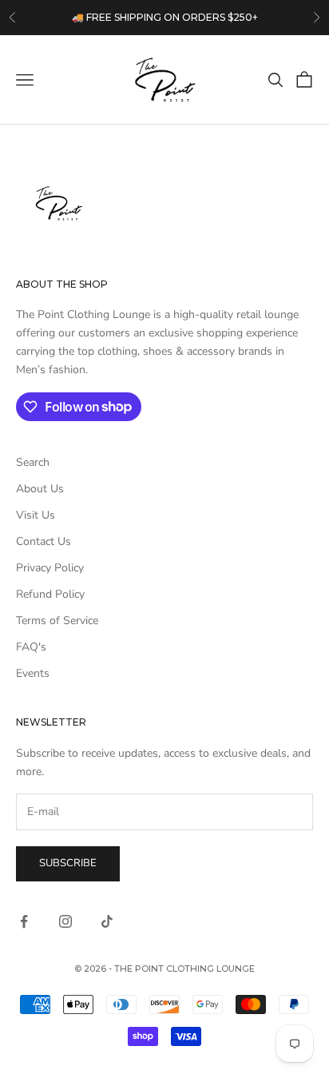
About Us (40, 488)
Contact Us (43, 541)
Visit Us (35, 515)
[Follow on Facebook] (24, 921)
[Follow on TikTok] (107, 921)
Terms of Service (57, 620)
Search (33, 462)
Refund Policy (50, 594)
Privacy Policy (50, 567)
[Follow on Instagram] (65, 921)
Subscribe (68, 863)
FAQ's (31, 646)
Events (33, 673)
